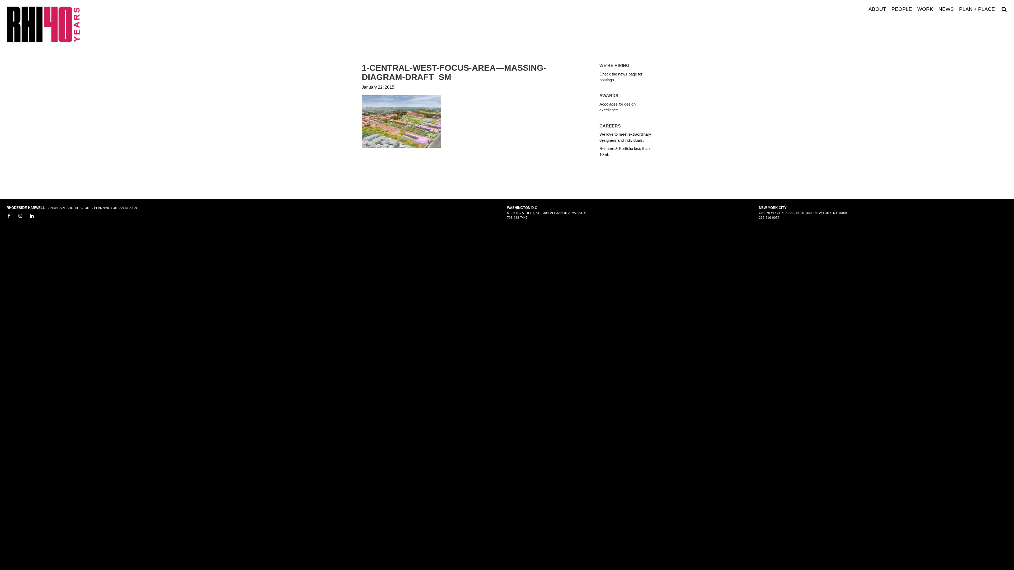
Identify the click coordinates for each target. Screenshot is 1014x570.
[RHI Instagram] (20, 216)
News (946, 9)
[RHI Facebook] (9, 216)
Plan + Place (977, 9)
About (877, 9)
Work (925, 9)
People (901, 9)
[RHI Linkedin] (32, 216)
